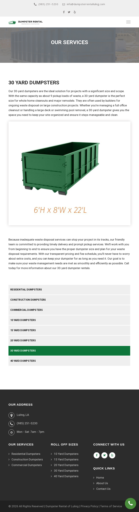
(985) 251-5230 (48, 4)
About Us (102, 483)
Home (100, 477)
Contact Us (103, 488)
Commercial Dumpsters (26, 310)
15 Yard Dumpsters (23, 330)
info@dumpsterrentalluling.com (86, 4)
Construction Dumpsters (28, 299)
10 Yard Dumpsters (23, 320)
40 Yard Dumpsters (23, 360)
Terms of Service (111, 506)
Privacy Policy (89, 506)
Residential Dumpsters (26, 289)
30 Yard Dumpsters (23, 350)
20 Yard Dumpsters (23, 340)
